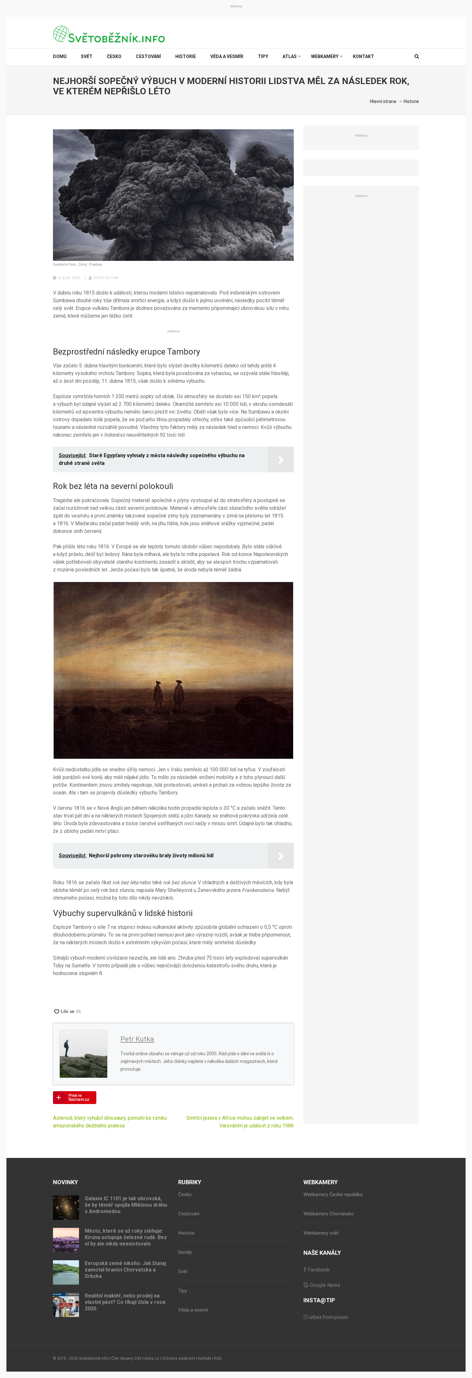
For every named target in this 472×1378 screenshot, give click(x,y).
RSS (217, 1358)
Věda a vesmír (226, 56)
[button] (173, 670)
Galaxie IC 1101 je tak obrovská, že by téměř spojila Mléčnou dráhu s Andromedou (126, 1204)
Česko (114, 56)
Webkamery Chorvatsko (328, 1214)
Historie (185, 56)
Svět (86, 56)
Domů (59, 56)
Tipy (263, 56)
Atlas (290, 56)
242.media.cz (147, 1358)
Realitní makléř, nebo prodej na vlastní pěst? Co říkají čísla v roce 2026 (125, 1302)
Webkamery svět (320, 1233)
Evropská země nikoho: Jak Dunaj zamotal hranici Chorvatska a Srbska (125, 1269)
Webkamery (324, 56)
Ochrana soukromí (178, 1358)
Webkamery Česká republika (333, 1194)
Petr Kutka (106, 278)
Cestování (148, 56)
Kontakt (363, 56)
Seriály (185, 1252)
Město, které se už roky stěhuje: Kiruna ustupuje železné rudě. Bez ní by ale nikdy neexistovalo (126, 1237)
